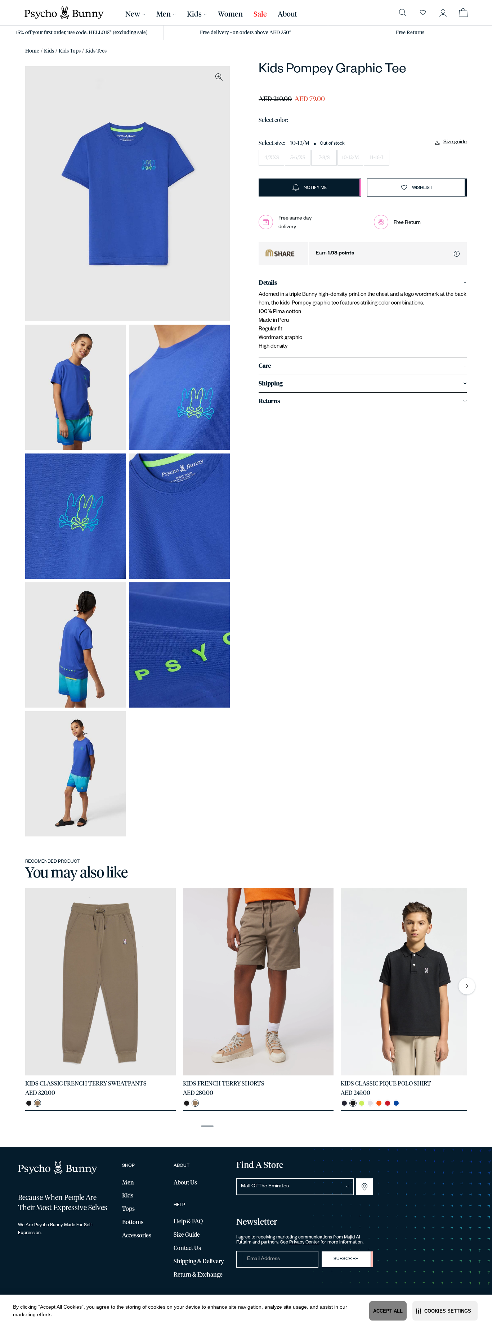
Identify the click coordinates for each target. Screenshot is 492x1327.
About (287, 14)
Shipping (271, 384)
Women (230, 14)
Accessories (136, 1235)
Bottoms (132, 1222)
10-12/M (350, 157)
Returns (269, 401)
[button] (445, 1311)
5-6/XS (297, 157)
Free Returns (410, 32)
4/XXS (271, 157)
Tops (128, 1209)
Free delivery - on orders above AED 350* (245, 32)
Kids (49, 51)
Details (268, 283)
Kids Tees (96, 51)
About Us (185, 1183)
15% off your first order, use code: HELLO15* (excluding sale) (82, 32)
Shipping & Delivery (199, 1261)
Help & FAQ (188, 1221)
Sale (260, 14)
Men (163, 14)
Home (32, 51)
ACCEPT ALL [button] (388, 1311)
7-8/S (324, 157)
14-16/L (376, 157)
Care (264, 366)
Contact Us (187, 1248)
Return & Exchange (198, 1275)
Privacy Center (304, 1242)
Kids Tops (70, 51)
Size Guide (187, 1235)
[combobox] (295, 1186)
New (132, 14)
